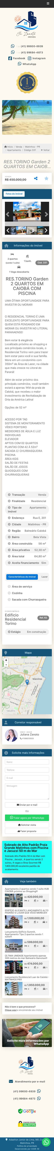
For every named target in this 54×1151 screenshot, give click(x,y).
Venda (19, 146)
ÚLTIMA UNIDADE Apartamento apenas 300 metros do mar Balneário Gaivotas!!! (26, 957)
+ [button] (6, 660)
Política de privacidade (27, 1146)
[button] (8, 214)
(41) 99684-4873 (32, 52)
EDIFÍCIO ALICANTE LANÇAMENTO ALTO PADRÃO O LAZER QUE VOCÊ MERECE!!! (27, 911)
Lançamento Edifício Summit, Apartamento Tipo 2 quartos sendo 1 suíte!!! (24, 934)
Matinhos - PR (32, 146)
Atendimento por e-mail (29, 1081)
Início (10, 146)
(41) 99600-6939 (32, 46)
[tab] (14, 194)
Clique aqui (11, 1010)
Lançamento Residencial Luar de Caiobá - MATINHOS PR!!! (27, 978)
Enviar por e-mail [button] (28, 804)
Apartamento (14, 150)
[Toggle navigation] (48, 4)
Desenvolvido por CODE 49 (27, 1149)
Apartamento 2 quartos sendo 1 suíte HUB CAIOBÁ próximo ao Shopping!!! (27, 890)
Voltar (46, 150)
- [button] (6, 665)
